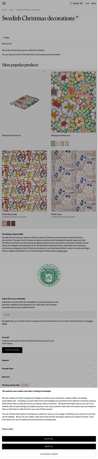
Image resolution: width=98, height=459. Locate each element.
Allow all (49, 439)
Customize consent (49, 454)
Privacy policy (7, 429)
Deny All (49, 446)
